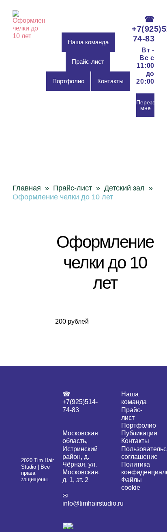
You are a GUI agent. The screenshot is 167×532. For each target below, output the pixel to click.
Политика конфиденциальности (133, 468)
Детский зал (124, 188)
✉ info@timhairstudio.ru (83, 499)
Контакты (110, 81)
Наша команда (88, 42)
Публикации (133, 433)
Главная (27, 188)
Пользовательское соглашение (133, 452)
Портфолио (68, 81)
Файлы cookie (131, 483)
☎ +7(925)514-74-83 (143, 29)
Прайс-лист (88, 61)
